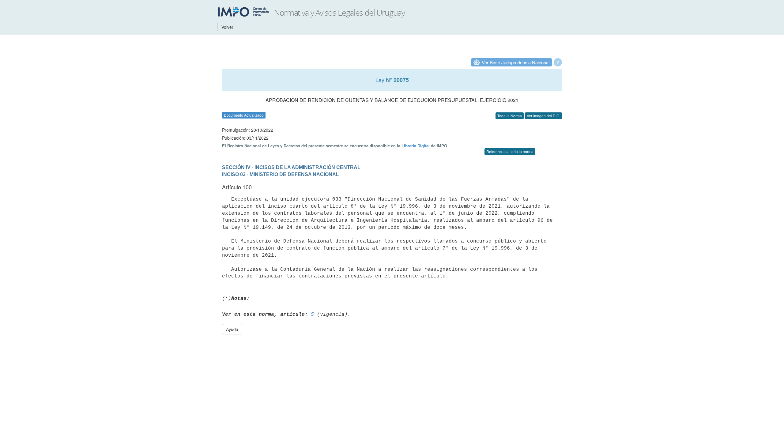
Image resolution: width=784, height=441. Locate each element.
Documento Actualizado (244, 115)
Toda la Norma (509, 115)
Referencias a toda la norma (509, 151)
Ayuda (232, 329)
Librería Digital (415, 146)
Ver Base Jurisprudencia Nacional (515, 62)
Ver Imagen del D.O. (543, 115)
